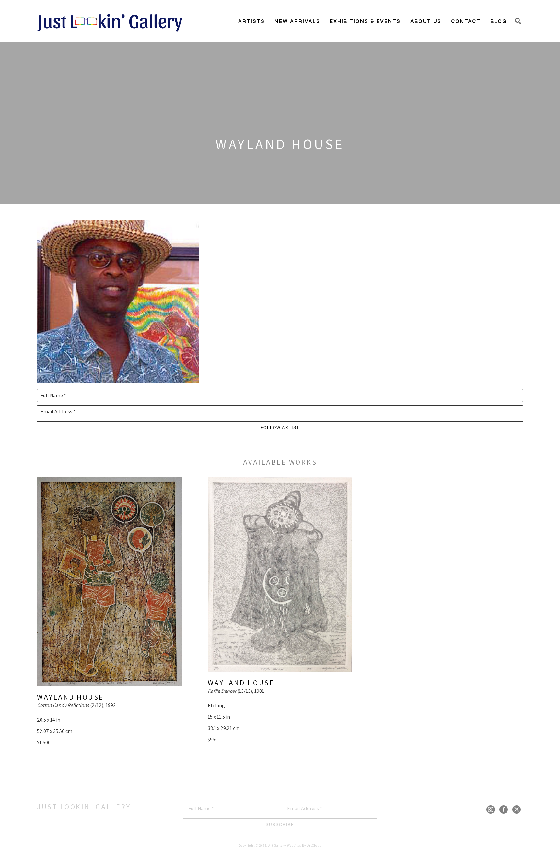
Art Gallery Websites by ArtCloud (294, 846)
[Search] (518, 21)
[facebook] (503, 809)
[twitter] (516, 809)
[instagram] (490, 809)
